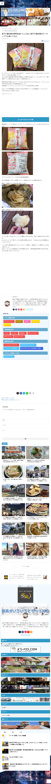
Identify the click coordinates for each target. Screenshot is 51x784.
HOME (13, 775)
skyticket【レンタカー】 (27, 345)
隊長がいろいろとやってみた (26, 4)
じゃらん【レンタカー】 (10, 345)
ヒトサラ (18, 321)
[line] (27, 393)
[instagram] (19, 309)
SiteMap (22, 775)
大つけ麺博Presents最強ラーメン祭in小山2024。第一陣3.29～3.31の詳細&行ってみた (13, 538)
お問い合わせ (28, 775)
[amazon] (24, 309)
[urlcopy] (33, 393)
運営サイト (17, 775)
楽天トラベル (7, 336)
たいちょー (46, 41)
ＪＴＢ (6, 333)
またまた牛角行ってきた (16, 757)
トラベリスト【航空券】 (10, 348)
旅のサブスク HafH (8, 356)
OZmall (27, 321)
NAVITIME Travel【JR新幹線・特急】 (31, 348)
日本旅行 (22, 333)
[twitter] (14, 309)
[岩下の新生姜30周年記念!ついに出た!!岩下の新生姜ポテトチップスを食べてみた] (24, 393)
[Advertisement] (12, 103)
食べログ (6, 324)
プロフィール (29, 309)
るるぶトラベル (19, 336)
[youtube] (21, 309)
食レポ (4, 397)
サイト (3, 430)
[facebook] (16, 309)
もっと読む (26, 566)
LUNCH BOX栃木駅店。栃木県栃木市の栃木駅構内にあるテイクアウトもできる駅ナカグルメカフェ (13, 558)
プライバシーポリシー (35, 775)
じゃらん (14, 333)
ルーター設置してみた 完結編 (17, 735)
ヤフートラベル (32, 333)
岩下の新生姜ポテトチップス (14, 399)
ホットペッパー (8, 321)
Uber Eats (35, 321)
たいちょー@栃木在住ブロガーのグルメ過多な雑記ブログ (25, 778)
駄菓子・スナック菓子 (10, 397)
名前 (3, 419)
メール (4, 425)
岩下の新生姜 (5, 399)
